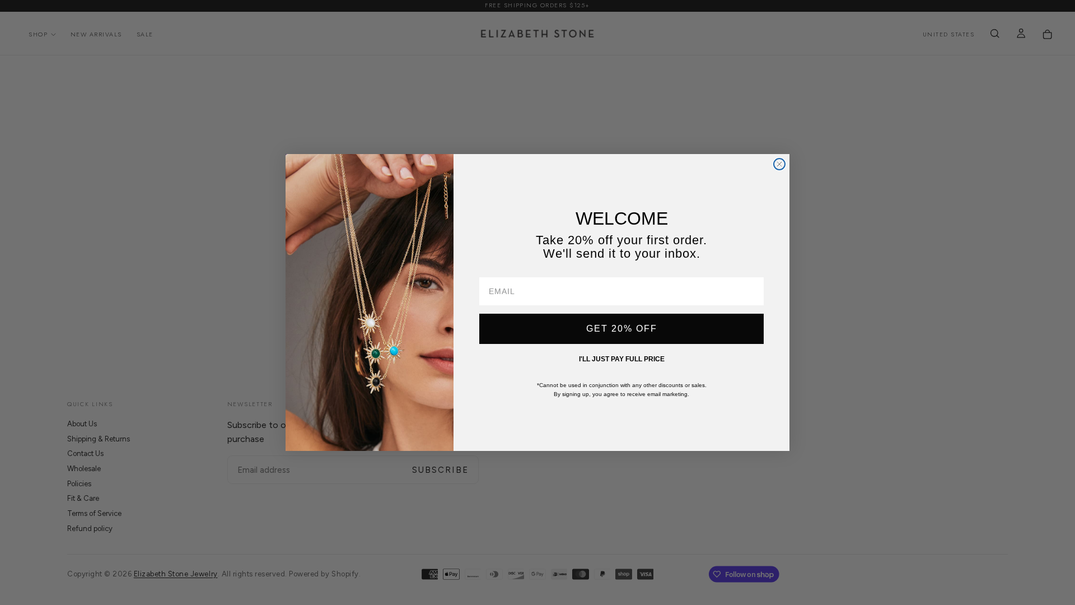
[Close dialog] (779, 164)
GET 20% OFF (621, 328)
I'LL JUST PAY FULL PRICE (622, 359)
